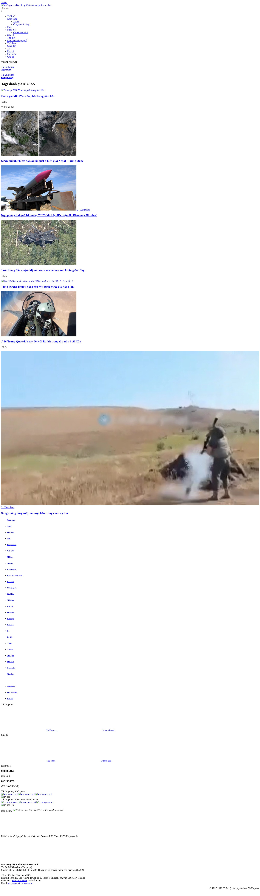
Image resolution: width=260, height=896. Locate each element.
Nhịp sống (12, 19)
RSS (51, 836)
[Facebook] (101, 836)
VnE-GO (10, 551)
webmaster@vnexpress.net (20, 883)
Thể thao (11, 43)
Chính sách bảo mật (30, 836)
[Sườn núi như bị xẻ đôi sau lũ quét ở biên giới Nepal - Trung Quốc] (38, 155)
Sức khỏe (11, 54)
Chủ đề (10, 56)
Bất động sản (12, 588)
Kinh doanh (11, 569)
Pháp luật (11, 29)
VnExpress (51, 730)
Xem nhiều (11, 668)
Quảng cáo (106, 760)
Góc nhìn (10, 582)
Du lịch (10, 51)
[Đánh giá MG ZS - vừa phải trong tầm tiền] (22, 90)
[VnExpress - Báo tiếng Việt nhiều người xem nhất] (26, 5)
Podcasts (10, 532)
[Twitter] (146, 836)
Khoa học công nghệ (17, 40)
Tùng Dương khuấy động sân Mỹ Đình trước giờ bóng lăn (37, 286)
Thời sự (11, 16)
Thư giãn (10, 655)
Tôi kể (16, 21)
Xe (8, 48)
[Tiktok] (23, 859)
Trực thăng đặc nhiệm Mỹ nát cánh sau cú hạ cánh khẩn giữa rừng (43, 270)
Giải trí (10, 35)
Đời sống (10, 625)
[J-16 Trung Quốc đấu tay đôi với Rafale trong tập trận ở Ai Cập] (38, 335)
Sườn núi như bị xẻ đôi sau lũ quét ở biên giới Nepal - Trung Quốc (42, 160)
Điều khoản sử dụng (11, 836)
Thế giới (11, 38)
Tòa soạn (51, 760)
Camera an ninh (20, 32)
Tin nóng (10, 674)
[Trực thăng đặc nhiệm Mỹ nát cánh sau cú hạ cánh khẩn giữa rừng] (38, 264)
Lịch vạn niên (12, 692)
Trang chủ (11, 520)
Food (9, 27)
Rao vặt (10, 698)
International (109, 730)
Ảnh (8, 538)
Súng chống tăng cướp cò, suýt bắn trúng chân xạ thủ (34, 513)
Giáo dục (11, 46)
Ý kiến (9, 643)
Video (4, 2)
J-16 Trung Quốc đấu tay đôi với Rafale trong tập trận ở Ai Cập (41, 341)
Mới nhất (10, 662)
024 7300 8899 (19, 880)
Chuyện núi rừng (21, 24)
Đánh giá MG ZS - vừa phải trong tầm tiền (27, 96)
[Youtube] (192, 836)
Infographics (11, 545)
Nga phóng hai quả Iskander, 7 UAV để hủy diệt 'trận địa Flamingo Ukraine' (49, 215)
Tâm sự (10, 649)
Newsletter (11, 686)
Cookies (44, 836)
